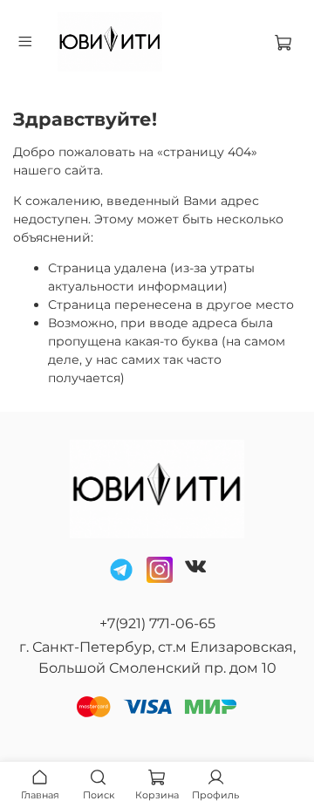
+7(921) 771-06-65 (157, 623)
